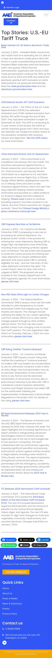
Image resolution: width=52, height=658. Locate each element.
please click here (10, 281)
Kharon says (17, 199)
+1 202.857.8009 (12, 628)
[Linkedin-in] (2, 2)
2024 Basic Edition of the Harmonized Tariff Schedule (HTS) (23, 500)
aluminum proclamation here (16, 89)
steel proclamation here (24, 86)
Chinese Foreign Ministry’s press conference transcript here (25, 210)
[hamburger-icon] (46, 14)
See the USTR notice (37, 138)
